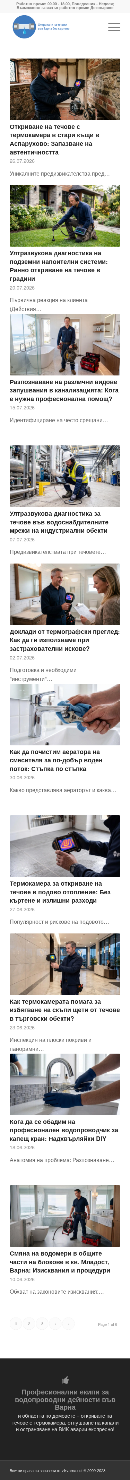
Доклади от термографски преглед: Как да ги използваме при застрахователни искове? (65, 640)
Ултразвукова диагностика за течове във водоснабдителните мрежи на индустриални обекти (59, 521)
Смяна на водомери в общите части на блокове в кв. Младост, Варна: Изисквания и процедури (60, 1261)
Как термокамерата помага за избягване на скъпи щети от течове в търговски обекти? (65, 1009)
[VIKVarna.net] (54, 27)
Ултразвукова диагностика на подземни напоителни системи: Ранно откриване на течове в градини (59, 265)
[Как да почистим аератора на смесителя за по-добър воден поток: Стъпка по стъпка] (65, 714)
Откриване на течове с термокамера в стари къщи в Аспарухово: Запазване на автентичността (54, 139)
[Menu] (110, 27)
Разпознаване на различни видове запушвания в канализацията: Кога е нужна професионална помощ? (64, 390)
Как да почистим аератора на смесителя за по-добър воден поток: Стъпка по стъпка (56, 760)
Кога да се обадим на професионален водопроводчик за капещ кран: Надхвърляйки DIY (64, 1130)
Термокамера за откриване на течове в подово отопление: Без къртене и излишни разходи (60, 891)
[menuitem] (110, 27)
